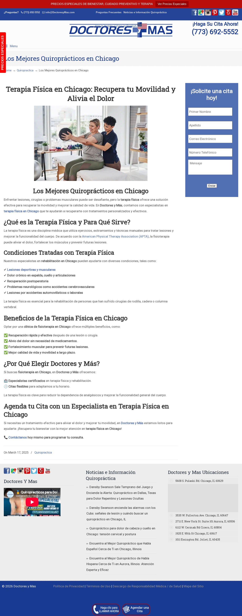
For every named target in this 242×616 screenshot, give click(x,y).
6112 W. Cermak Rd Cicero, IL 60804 (198, 527)
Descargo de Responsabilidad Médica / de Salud (147, 586)
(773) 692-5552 (32, 12)
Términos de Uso (98, 586)
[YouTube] (235, 14)
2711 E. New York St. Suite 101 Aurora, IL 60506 (205, 521)
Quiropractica (25, 70)
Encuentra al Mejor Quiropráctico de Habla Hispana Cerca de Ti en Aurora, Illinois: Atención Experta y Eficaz (120, 564)
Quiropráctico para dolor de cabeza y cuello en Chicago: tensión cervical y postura (120, 531)
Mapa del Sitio (194, 586)
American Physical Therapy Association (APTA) (115, 236)
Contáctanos (18, 437)
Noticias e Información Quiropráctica (145, 12)
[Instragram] (208, 14)
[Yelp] (228, 14)
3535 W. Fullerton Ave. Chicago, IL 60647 (201, 515)
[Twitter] (222, 14)
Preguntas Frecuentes (108, 12)
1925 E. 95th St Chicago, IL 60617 (196, 533)
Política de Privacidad (68, 586)
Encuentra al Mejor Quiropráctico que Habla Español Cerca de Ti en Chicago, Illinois (118, 546)
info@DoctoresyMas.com (60, 12)
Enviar (211, 185)
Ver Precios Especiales (172, 3)
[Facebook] (194, 14)
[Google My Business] (201, 14)
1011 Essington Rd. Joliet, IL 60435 (197, 539)
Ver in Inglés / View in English (116, 26)
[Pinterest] (215, 14)
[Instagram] (20, 472)
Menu (14, 46)
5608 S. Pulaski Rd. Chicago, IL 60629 (199, 481)
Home (8, 70)
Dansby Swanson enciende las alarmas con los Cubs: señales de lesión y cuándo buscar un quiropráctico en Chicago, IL (121, 513)
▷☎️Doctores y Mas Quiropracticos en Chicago (121, 30)
